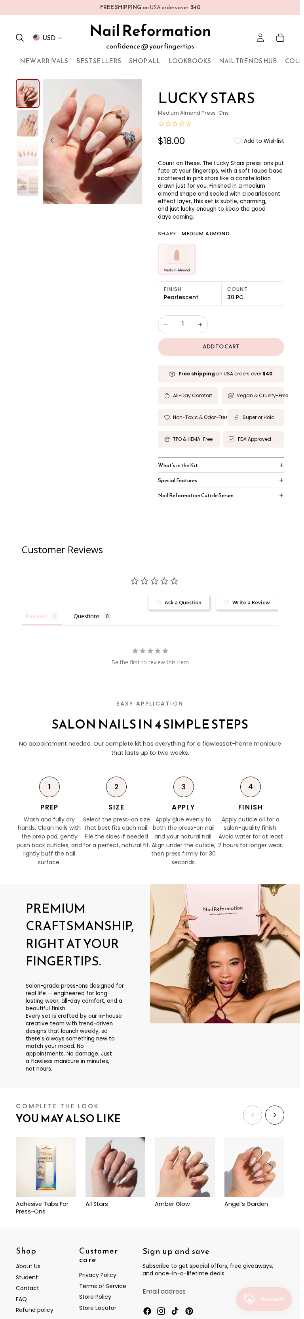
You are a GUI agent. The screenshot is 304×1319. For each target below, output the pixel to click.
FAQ (21, 1299)
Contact (27, 1288)
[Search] (20, 38)
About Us (28, 1267)
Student (27, 1277)
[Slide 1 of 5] (27, 93)
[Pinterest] (189, 1311)
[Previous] (252, 1115)
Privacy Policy (97, 1275)
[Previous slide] (50, 141)
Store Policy (95, 1297)
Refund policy (34, 1310)
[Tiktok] (175, 1311)
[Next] (274, 1115)
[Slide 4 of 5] (27, 182)
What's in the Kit (178, 465)
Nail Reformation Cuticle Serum (196, 495)
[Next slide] (135, 141)
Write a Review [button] (251, 602)
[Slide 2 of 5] (27, 123)
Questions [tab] (87, 616)
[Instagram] (161, 1311)
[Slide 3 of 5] (27, 153)
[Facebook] (147, 1311)
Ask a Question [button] (183, 602)
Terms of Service (102, 1286)
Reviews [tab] (36, 616)
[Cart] (280, 38)
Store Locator (97, 1308)
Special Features (177, 480)
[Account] (260, 37)
